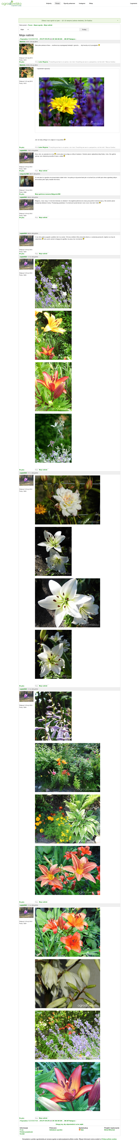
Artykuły (48, 3)
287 (68, 39)
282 (56, 39)
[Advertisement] (69, 12)
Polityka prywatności (26, 1132)
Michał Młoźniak (109, 1130)
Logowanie (133, 3)
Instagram (82, 3)
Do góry (21, 62)
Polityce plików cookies (109, 1139)
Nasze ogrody (38, 25)
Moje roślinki (48, 25)
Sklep (91, 3)
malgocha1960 (24, 174)
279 (48, 39)
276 (41, 39)
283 (58, 39)
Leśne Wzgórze (43, 62)
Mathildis (23, 42)
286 (65, 39)
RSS (82, 1130)
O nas (21, 1130)
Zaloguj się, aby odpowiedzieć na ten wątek (69, 1124)
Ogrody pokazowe (69, 3)
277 (43, 39)
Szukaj (84, 29)
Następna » (72, 39)
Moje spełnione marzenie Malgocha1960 (47, 194)
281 (53, 39)
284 (61, 39)
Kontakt (22, 1134)
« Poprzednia (23, 39)
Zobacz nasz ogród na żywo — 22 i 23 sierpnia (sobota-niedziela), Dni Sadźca (67, 20)
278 (46, 39)
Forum (57, 3)
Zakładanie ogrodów (55, 1130)
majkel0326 (23, 150)
